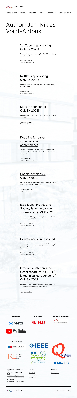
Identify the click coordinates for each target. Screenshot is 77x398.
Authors (14, 12)
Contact (60, 12)
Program (22, 12)
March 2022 (32, 373)
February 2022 (32, 375)
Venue (41, 12)
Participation (32, 12)
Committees (50, 12)
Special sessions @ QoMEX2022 (15, 381)
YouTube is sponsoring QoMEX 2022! (15, 370)
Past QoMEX (67, 12)
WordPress (68, 390)
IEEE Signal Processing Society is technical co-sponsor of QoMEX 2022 (37, 208)
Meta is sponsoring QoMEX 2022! (15, 376)
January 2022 (32, 377)
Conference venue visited (37, 239)
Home (9, 12)
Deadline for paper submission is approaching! (32, 141)
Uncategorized (30, 62)
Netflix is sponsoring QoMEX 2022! (14, 373)
